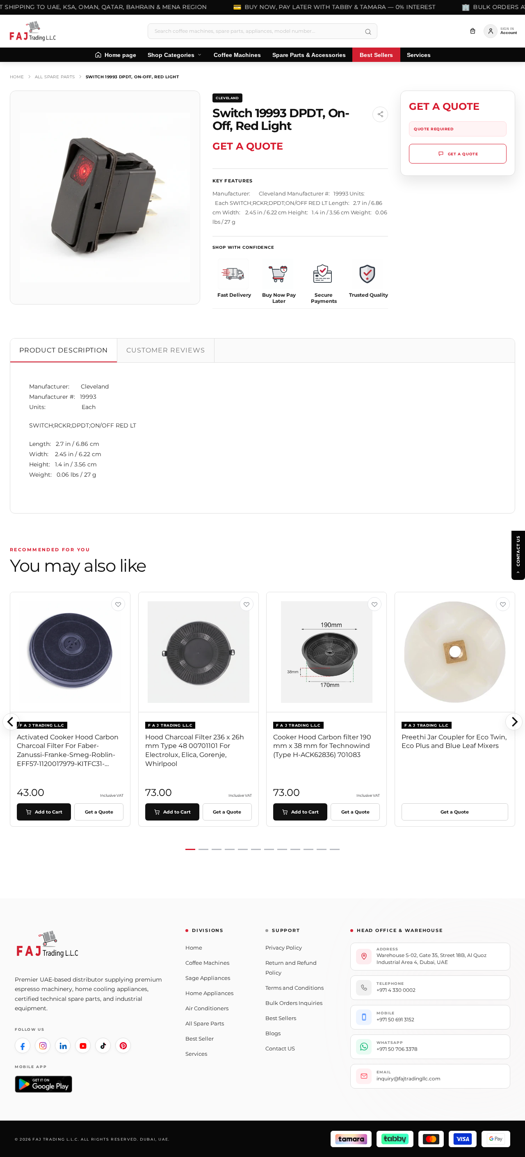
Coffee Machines (207, 962)
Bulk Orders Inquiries (293, 1003)
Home (17, 77)
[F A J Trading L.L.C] (35, 31)
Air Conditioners (206, 1008)
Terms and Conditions (294, 987)
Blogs (273, 1033)
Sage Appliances (207, 978)
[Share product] (380, 114)
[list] (262, 721)
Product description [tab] (63, 350)
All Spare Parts (55, 77)
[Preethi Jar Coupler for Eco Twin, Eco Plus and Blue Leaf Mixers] (455, 652)
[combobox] (262, 31)
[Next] (514, 721)
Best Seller (199, 1038)
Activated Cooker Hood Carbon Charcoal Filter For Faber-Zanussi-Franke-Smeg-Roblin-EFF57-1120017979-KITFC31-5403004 (68, 754)
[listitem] (22, 1045)
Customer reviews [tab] (165, 350)
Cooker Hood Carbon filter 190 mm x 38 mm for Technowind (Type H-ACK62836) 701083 (322, 746)
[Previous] (11, 721)
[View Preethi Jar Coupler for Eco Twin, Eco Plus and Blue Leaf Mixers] (503, 604)
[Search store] (368, 32)
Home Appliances (209, 993)
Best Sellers (280, 1018)
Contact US (280, 1048)
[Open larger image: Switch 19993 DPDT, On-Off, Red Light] (105, 197)
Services (196, 1053)
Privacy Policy (283, 947)
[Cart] (472, 31)
